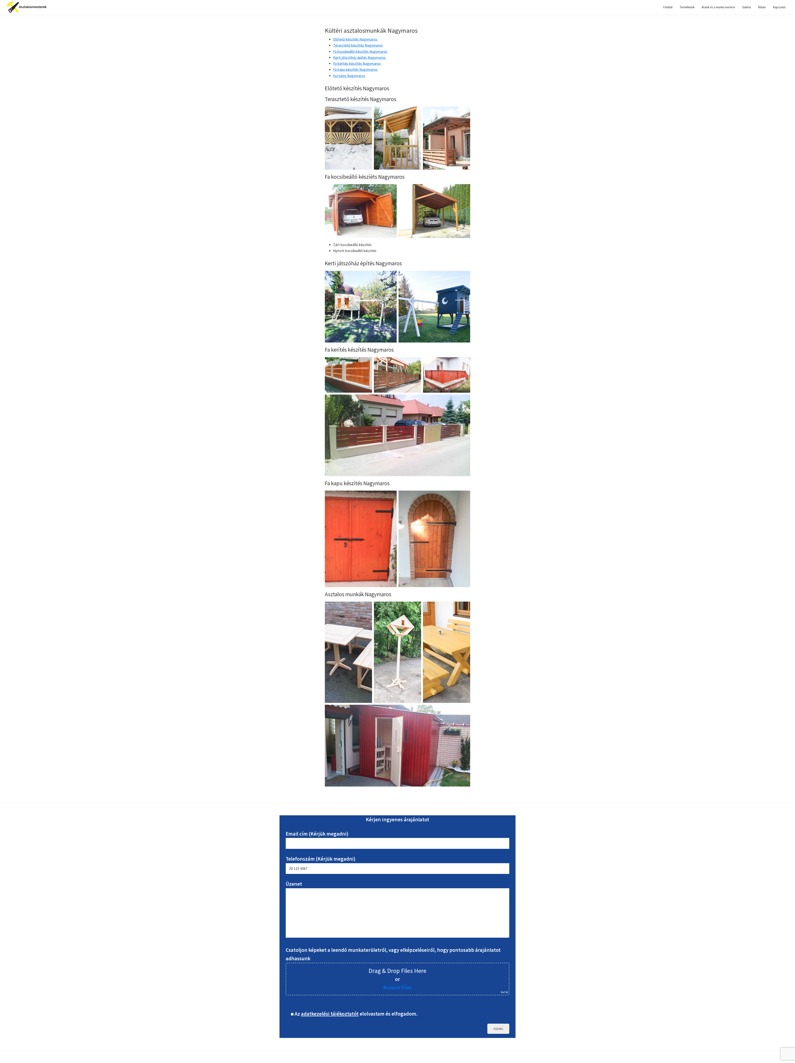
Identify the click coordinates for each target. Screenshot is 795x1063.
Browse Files (397, 987)
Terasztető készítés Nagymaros (358, 45)
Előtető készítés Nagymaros (355, 39)
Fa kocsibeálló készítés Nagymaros (360, 51)
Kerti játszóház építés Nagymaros (359, 57)
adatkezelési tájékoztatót (330, 1013)
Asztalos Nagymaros (349, 75)
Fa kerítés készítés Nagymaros (357, 63)
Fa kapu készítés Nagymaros (355, 69)
